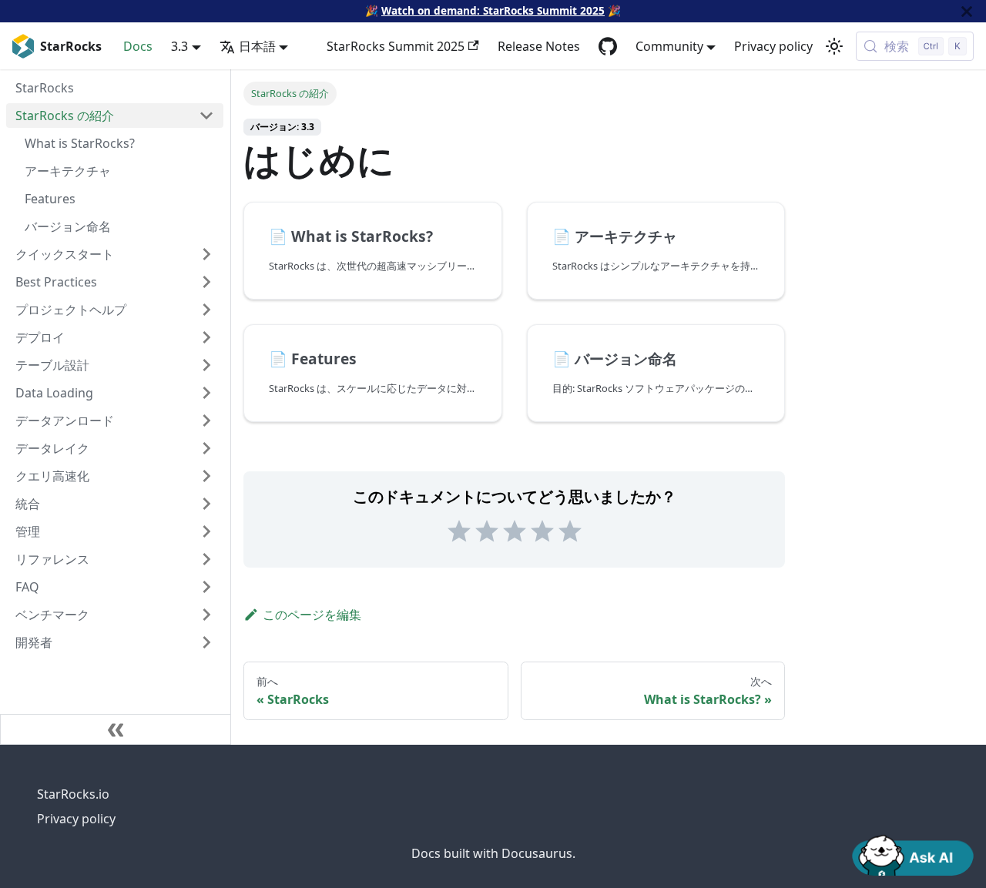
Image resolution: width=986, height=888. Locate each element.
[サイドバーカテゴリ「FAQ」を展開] (206, 587)
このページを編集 (312, 614)
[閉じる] (966, 11)
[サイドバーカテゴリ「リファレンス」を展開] (206, 559)
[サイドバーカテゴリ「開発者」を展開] (206, 642)
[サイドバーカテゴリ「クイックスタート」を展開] (206, 254)
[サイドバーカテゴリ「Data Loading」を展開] (206, 392)
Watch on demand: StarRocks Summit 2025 (493, 10)
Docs (138, 46)
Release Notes (539, 46)
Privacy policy (773, 46)
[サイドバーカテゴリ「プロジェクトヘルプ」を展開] (206, 309)
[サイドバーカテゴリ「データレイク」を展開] (206, 448)
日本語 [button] (257, 46)
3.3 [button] (179, 46)
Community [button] (669, 46)
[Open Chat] (913, 854)
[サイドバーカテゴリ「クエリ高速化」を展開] (206, 476)
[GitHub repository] (607, 46)
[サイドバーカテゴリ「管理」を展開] (206, 531)
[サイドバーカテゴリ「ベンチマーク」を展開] (206, 614)
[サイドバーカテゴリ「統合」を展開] (206, 503)
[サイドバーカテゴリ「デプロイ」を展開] (206, 337)
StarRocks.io (73, 794)
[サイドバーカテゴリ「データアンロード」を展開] (206, 420)
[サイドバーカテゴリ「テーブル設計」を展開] (206, 365)
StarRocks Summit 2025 (395, 46)
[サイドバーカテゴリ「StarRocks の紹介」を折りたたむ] (206, 115)
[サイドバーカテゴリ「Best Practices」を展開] (206, 282)
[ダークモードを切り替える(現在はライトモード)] (834, 46)
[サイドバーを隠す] (115, 729)
